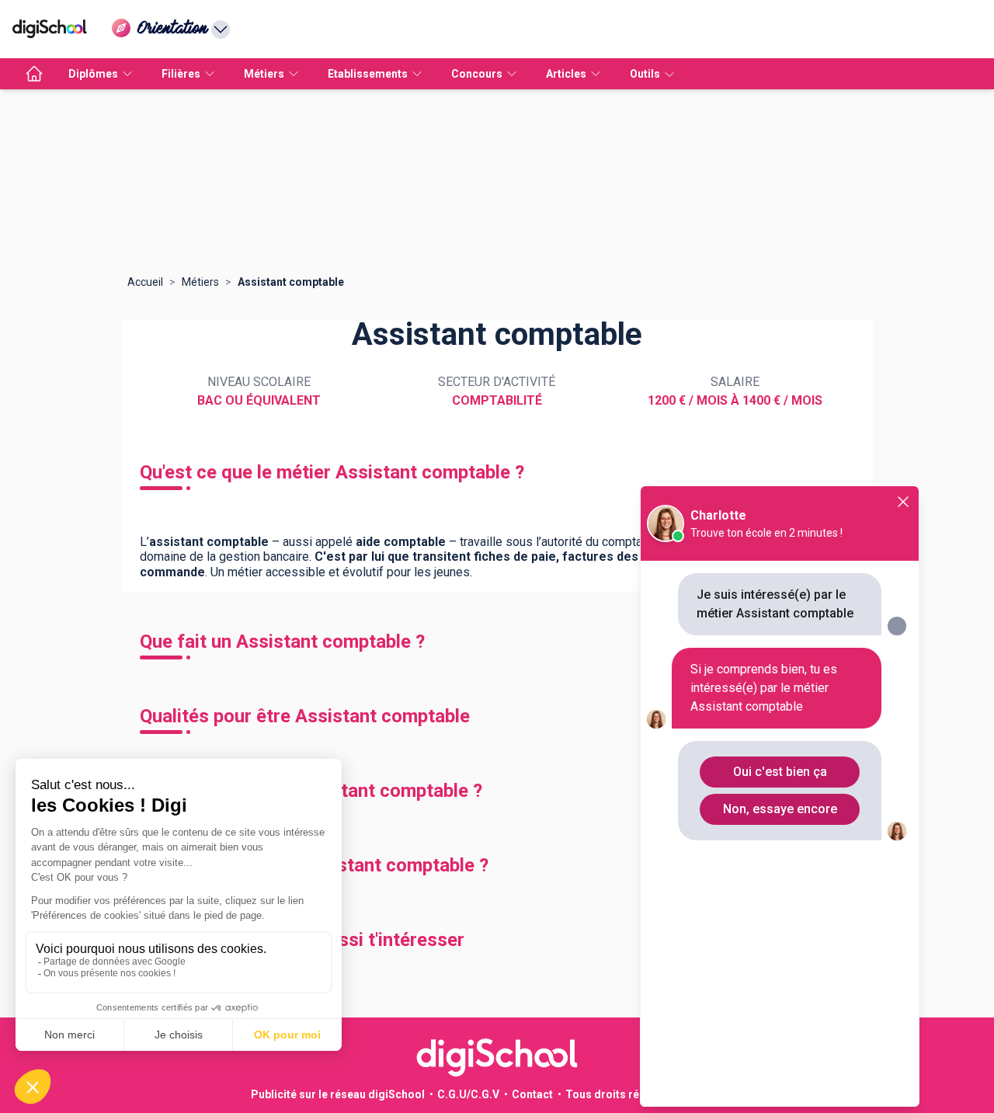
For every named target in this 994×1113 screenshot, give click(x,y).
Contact (532, 1094)
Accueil (145, 282)
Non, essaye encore (780, 809)
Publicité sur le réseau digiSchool (338, 1094)
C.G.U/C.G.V (468, 1094)
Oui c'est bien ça (780, 771)
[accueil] (34, 73)
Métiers (200, 282)
